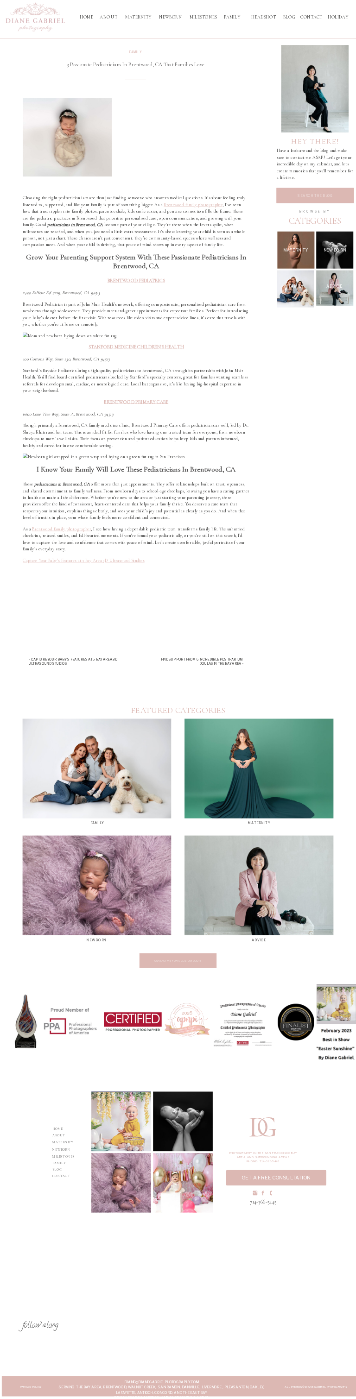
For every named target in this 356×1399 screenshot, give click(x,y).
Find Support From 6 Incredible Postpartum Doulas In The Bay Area (202, 661)
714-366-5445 (270, 1161)
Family (135, 52)
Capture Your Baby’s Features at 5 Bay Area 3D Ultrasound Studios (83, 560)
